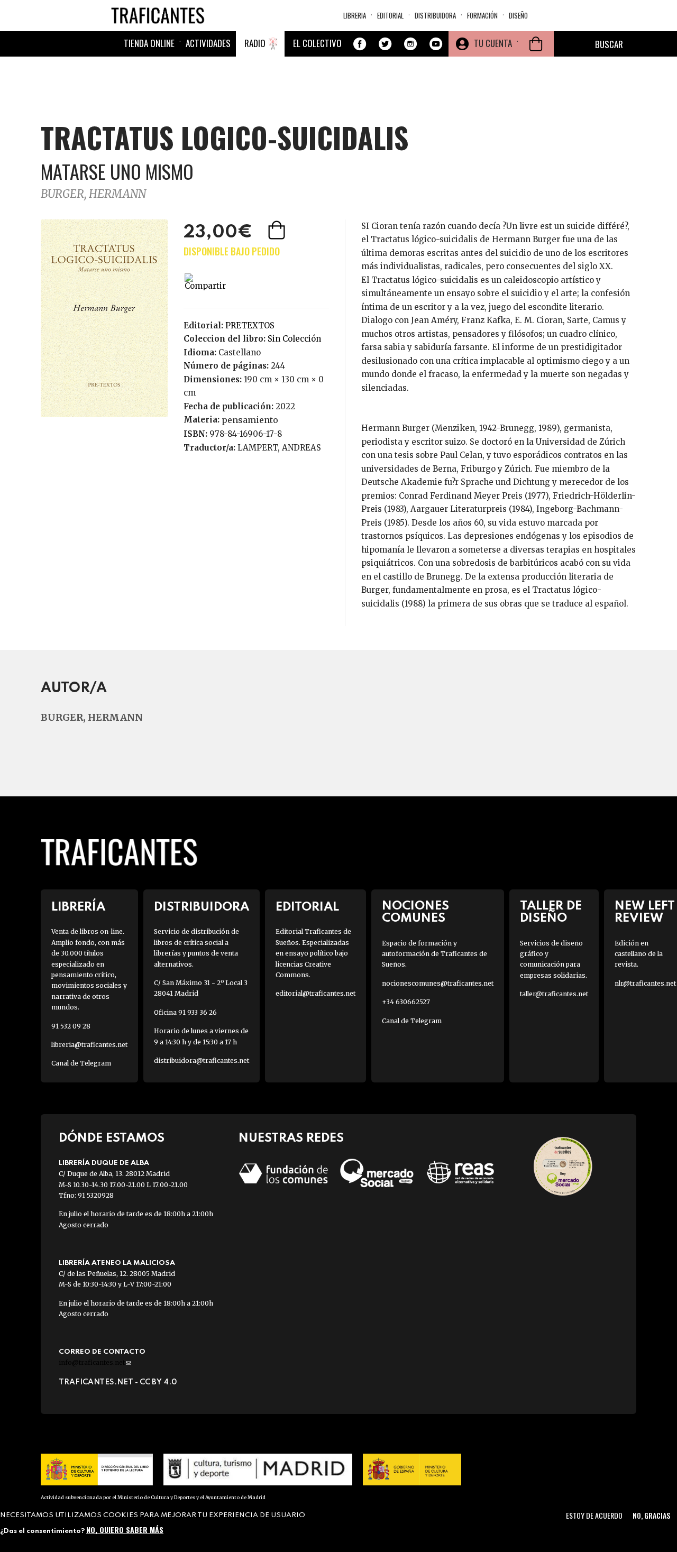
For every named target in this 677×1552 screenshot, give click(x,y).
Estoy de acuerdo (594, 1515)
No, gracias (651, 1515)
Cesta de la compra (535, 43)
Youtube (436, 43)
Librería (78, 907)
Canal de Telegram (81, 1063)
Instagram (410, 43)
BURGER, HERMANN (93, 194)
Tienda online (149, 43)
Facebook (359, 43)
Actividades (208, 43)
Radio (255, 43)
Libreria (354, 15)
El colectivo (317, 43)
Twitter (385, 43)
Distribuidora (435, 15)
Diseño (518, 15)
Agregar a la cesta (277, 230)
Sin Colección (294, 339)
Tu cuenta (493, 43)
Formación (482, 15)
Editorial (390, 15)
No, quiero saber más (124, 1529)
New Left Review (645, 912)
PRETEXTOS (250, 325)
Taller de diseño (551, 912)
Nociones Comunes (415, 912)
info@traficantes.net (95, 1362)
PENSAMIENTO (250, 420)
